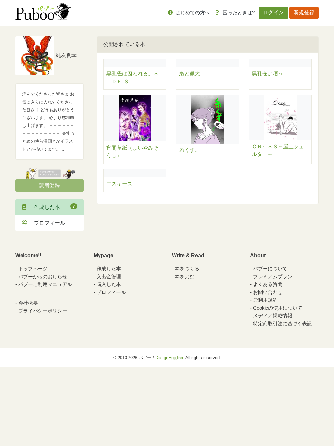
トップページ (33, 268)
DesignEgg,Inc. (169, 357)
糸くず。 (189, 150)
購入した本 (109, 284)
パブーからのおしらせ (42, 276)
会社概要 (28, 303)
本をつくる (187, 268)
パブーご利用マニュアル (45, 284)
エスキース (119, 183)
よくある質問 (267, 284)
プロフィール (47, 223)
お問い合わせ (267, 292)
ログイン (273, 12)
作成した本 (52, 207)
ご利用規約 (265, 300)
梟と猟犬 (189, 73)
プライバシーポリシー (42, 310)
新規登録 (304, 12)
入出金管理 (109, 276)
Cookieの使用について (277, 308)
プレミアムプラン (272, 276)
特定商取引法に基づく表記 (282, 323)
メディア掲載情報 (272, 315)
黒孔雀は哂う (267, 73)
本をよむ (184, 276)
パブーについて (270, 268)
